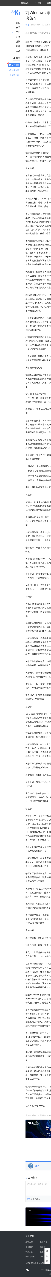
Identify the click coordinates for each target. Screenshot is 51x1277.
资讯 (18, 32)
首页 (18, 22)
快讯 (18, 27)
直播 (18, 36)
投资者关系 (30, 1256)
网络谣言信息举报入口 (35, 1263)
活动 (18, 50)
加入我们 (43, 1256)
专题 (18, 46)
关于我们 (43, 1246)
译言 (27, 24)
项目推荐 (29, 1246)
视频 (18, 41)
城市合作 (29, 1242)
